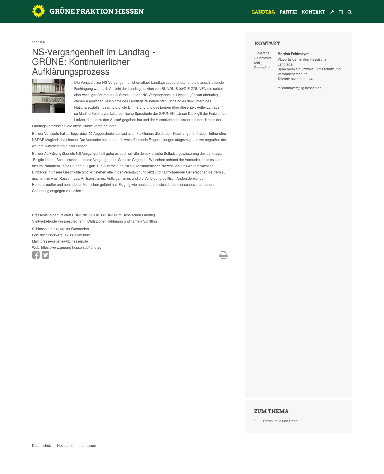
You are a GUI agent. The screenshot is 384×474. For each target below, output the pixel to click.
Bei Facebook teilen (36, 255)
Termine (340, 12)
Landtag (263, 12)
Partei (288, 12)
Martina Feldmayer (293, 53)
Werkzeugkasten (332, 12)
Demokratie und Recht (280, 420)
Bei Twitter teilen (45, 255)
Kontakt (313, 12)
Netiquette (65, 445)
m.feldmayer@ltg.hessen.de (300, 87)
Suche (355, 12)
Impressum (87, 445)
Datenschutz (42, 445)
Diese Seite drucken (223, 255)
